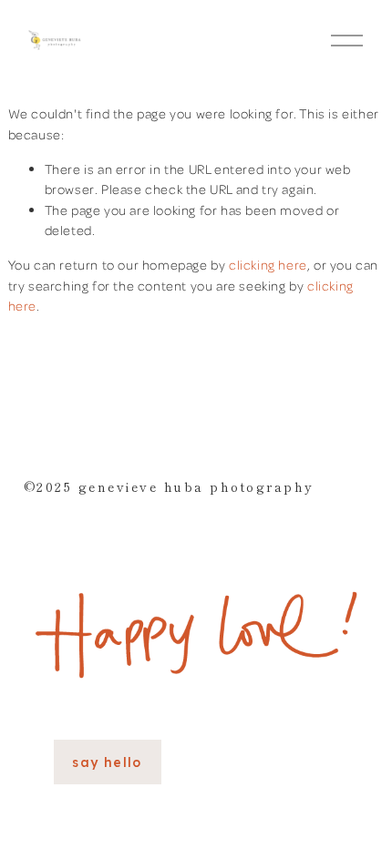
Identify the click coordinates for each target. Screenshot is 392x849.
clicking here (268, 264)
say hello (106, 762)
